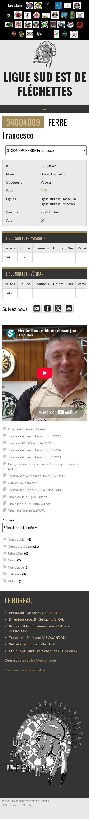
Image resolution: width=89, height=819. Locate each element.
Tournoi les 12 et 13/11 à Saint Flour (34, 490)
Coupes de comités (22, 483)
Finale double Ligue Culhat (27, 497)
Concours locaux (20, 546)
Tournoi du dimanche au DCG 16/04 (34, 450)
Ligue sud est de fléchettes (44, 83)
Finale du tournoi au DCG (26, 510)
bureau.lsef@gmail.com (37, 660)
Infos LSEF (15, 553)
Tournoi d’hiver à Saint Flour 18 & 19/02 (37, 476)
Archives (8, 520)
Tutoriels (14, 574)
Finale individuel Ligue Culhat (29, 504)
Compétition (17, 539)
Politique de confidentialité (25, 670)
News (12, 560)
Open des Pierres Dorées (27, 429)
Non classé (16, 567)
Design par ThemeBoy (16, 804)
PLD (44, 190)
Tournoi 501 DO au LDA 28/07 (30, 443)
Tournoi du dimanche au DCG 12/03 (34, 457)
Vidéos (13, 581)
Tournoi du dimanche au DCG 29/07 (34, 436)
